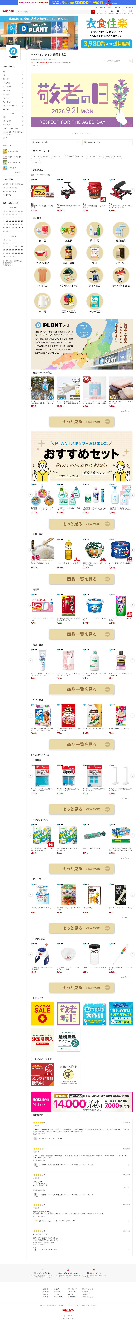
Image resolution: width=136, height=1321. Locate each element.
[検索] (93, 12)
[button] (128, 7)
